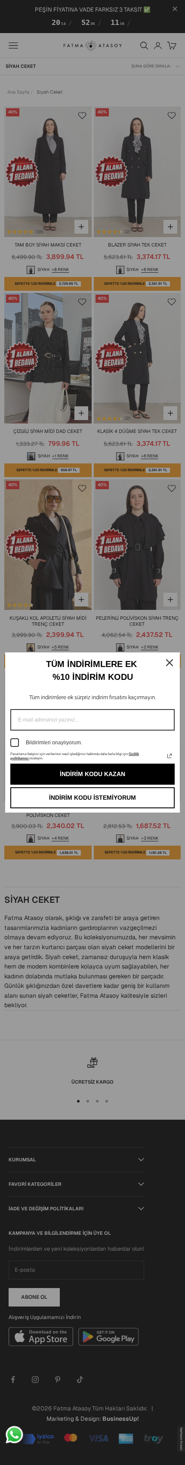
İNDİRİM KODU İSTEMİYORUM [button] (92, 797)
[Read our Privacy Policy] (169, 756)
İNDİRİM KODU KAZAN (92, 774)
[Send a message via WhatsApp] (14, 1435)
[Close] (169, 662)
